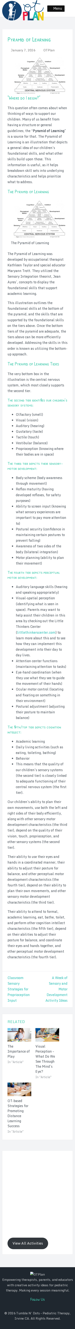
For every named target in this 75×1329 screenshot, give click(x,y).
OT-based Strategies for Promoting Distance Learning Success (18, 1113)
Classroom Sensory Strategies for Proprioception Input (19, 989)
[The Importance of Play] (19, 1035)
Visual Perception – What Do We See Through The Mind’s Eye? (45, 1059)
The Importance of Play (19, 1051)
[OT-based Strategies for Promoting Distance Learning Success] (19, 1089)
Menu (57, 8)
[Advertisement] (37, 1193)
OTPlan (49, 50)
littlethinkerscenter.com (36, 632)
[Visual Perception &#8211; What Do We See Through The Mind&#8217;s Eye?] (47, 1035)
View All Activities (27, 1243)
